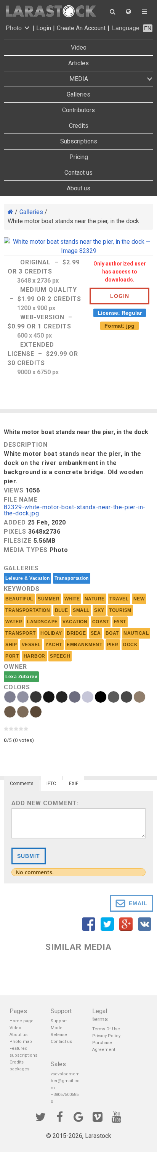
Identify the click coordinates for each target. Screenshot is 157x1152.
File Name (21, 499)
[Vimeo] (97, 1116)
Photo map (21, 1041)
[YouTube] (116, 1116)
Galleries (78, 94)
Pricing (78, 157)
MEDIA (78, 78)
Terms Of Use (106, 1029)
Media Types (26, 549)
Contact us (78, 172)
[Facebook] (59, 1116)
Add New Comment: (45, 803)
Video (79, 47)
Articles (78, 63)
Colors (17, 687)
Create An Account (81, 28)
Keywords (22, 588)
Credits (78, 125)
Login (43, 28)
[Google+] (78, 1116)
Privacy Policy (106, 1035)
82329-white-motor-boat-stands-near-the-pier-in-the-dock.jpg (75, 510)
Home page (22, 1020)
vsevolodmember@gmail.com (65, 1081)
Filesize (18, 540)
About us (78, 188)
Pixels (15, 531)
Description (26, 444)
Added (15, 522)
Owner (15, 666)
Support (59, 1020)
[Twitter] (40, 1116)
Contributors (78, 110)
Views (14, 490)
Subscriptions (78, 141)
